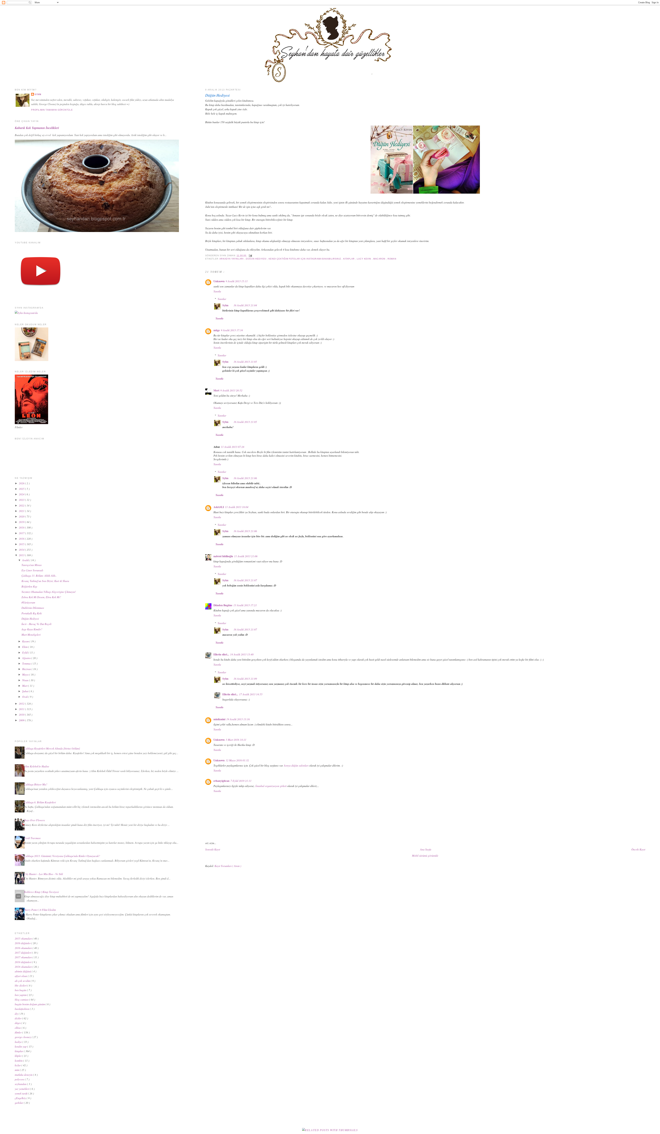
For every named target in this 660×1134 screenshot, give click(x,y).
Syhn (225, 305)
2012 (22, 703)
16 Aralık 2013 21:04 (245, 305)
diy (17, 1013)
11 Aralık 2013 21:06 (245, 556)
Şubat (25, 691)
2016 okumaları (24, 948)
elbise (18, 1027)
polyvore (20, 1079)
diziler (18, 1018)
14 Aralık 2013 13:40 (242, 654)
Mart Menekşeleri (31, 634)
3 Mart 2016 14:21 (236, 739)
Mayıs (25, 674)
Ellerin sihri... (221, 654)
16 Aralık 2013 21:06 (245, 478)
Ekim (25, 647)
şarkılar (19, 1102)
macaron (379, 259)
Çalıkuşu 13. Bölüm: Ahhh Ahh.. (39, 575)
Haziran (27, 669)
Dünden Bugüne (222, 605)
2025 (22, 488)
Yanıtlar (222, 299)
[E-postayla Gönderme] (250, 255)
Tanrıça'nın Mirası (31, 565)
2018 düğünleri (23, 962)
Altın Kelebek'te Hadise (36, 766)
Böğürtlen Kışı (29, 586)
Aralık (26, 560)
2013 (22, 555)
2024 (22, 494)
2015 (22, 544)
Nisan (25, 680)
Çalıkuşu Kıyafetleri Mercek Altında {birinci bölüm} (52, 748)
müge (216, 330)
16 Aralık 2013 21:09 (245, 678)
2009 (22, 720)
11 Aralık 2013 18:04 (236, 507)
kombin (19, 1060)
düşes (18, 1023)
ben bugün (21, 990)
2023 (22, 499)
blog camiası (22, 999)
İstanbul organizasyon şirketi (271, 786)
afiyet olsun (21, 976)
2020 (22, 516)
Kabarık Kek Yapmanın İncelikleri (37, 128)
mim (17, 1070)
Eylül (25, 652)
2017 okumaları (24, 957)
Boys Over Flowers (34, 820)
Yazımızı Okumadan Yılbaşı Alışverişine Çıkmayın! (48, 591)
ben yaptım (21, 995)
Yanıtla (217, 291)
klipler (18, 1055)
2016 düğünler (23, 943)
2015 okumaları (24, 938)
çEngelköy (21, 1098)
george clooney (23, 1037)
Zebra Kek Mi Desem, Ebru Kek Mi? (41, 597)
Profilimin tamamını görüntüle (52, 110)
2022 (22, 505)
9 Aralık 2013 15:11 (237, 281)
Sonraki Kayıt (212, 849)
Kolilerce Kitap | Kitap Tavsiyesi (41, 892)
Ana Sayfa (425, 849)
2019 (22, 522)
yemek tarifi (21, 1093)
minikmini (219, 719)
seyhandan (21, 1084)
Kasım (26, 641)
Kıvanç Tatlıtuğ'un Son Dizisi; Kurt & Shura (45, 581)
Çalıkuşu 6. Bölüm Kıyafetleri (40, 802)
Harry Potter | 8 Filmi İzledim (40, 909)
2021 (22, 511)
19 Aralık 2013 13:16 (238, 719)
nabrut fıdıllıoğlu (223, 556)
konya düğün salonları (296, 765)
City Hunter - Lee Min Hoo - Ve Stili (43, 874)
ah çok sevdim (23, 980)
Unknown (219, 281)
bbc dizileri (21, 985)
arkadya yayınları (231, 259)
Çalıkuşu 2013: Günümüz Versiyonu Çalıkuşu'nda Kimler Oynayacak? (62, 856)
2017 (22, 533)
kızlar (18, 1065)
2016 (22, 538)
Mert (216, 390)
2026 (22, 483)
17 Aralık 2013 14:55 (250, 694)
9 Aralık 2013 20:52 (231, 390)
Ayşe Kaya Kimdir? (31, 629)
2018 (22, 527)
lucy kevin (364, 259)
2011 (22, 709)
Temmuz (27, 663)
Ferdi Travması (32, 838)
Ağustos (26, 658)
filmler (18, 1032)
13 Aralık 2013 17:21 (245, 605)
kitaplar (349, 259)
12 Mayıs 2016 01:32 (237, 760)
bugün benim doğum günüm (30, 1004)
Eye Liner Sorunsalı (32, 570)
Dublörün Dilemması (32, 607)
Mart (25, 685)
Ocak (25, 696)
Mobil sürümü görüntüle (425, 855)
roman (392, 259)
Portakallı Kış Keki (31, 613)
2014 (22, 549)
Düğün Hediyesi (217, 95)
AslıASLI (218, 507)
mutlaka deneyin (24, 1074)
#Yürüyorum (28, 602)
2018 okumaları (24, 966)
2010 (22, 714)
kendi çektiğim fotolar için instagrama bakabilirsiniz (305, 259)
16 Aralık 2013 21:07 (245, 580)
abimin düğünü (23, 971)
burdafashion (22, 1009)
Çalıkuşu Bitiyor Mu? (35, 784)
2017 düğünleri (23, 952)
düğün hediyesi (256, 259)
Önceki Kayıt (638, 849)
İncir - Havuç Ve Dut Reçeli (36, 624)
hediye (19, 1042)
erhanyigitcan (221, 781)
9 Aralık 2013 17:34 (232, 330)
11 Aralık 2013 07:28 (232, 447)
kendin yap (21, 1046)
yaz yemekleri (22, 1088)
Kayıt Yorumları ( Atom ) (227, 866)
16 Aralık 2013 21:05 (245, 361)
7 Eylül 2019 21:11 (240, 780)
